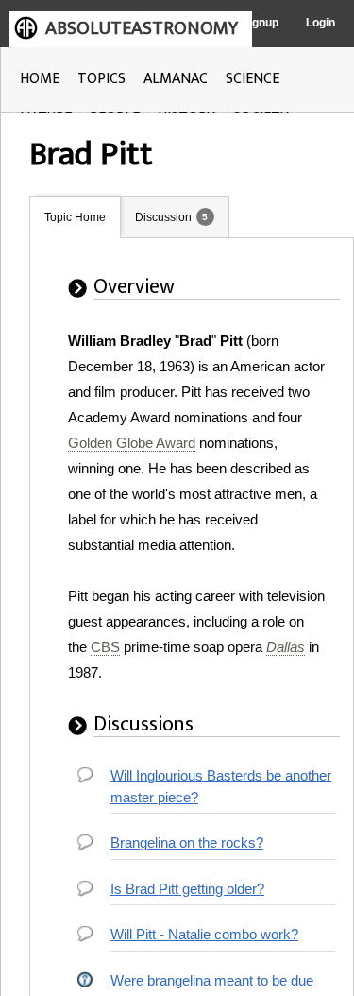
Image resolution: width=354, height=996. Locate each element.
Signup (260, 22)
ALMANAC (175, 79)
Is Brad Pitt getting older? (187, 889)
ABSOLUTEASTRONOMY (141, 28)
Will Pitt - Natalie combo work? (204, 934)
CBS (105, 647)
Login (320, 22)
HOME (39, 79)
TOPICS (101, 79)
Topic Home (75, 217)
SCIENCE (252, 79)
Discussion (163, 217)
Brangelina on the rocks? (186, 842)
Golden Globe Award (131, 443)
